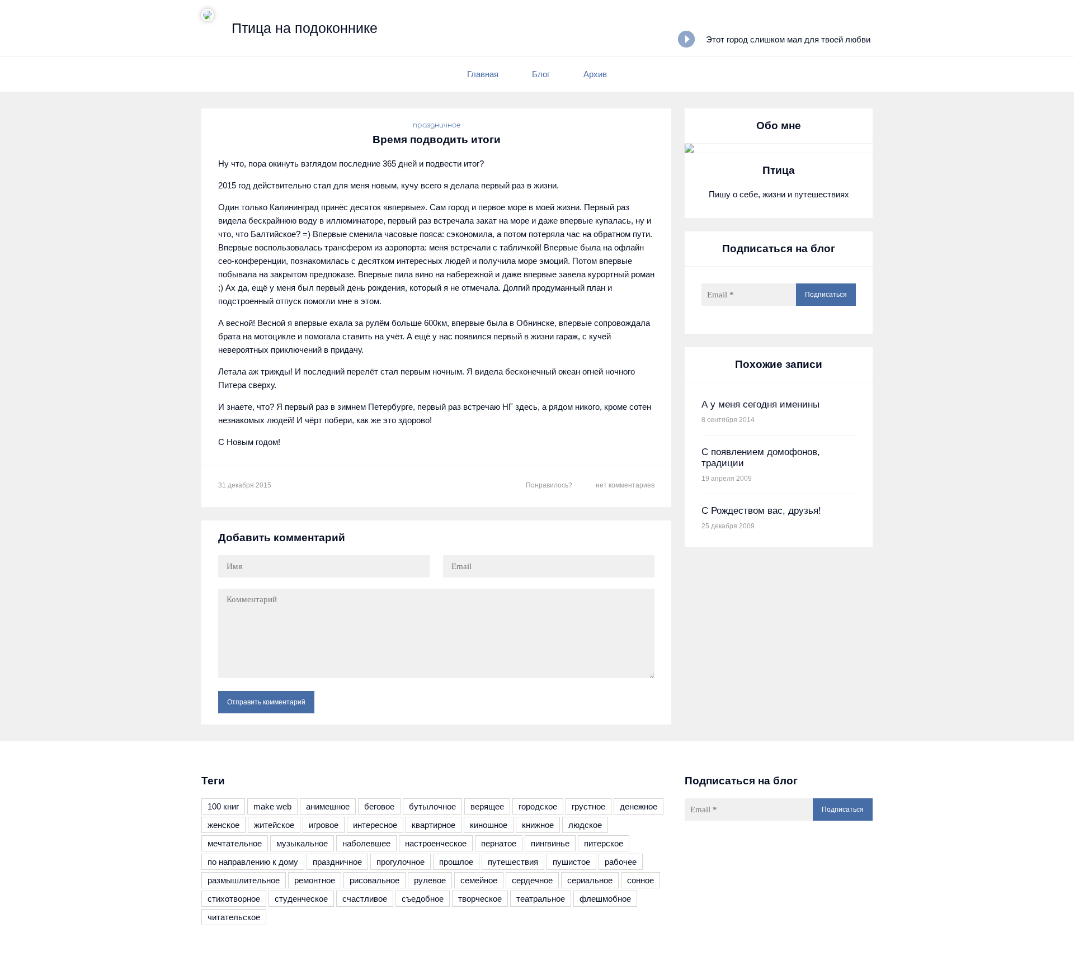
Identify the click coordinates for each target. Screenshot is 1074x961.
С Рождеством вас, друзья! (761, 510)
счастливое (364, 898)
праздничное (436, 125)
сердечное (532, 880)
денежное (638, 806)
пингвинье (550, 843)
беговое (379, 806)
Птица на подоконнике (305, 28)
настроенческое (436, 843)
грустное (588, 806)
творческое (480, 898)
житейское (274, 825)
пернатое (498, 843)
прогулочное (400, 862)
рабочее (621, 862)
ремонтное (314, 880)
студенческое (301, 898)
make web (272, 806)
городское (538, 806)
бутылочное (432, 806)
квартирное (433, 825)
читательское (234, 917)
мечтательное (235, 843)
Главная (482, 74)
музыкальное (302, 843)
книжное (538, 825)
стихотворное (234, 898)
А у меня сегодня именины (760, 404)
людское (585, 825)
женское (223, 825)
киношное (488, 825)
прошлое (456, 862)
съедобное (423, 898)
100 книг (223, 806)
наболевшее (366, 843)
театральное (540, 898)
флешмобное (605, 898)
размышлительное (244, 880)
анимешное (328, 806)
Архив (595, 74)
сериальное (590, 880)
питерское (603, 843)
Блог (541, 74)
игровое (323, 825)
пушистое (571, 862)
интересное (375, 825)
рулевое (430, 880)
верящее (487, 806)
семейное (478, 880)
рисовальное (374, 880)
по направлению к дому (253, 862)
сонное (640, 880)
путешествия (513, 862)
